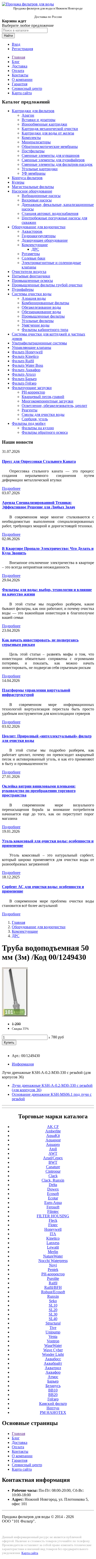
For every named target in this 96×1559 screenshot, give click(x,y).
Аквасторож (32, 231)
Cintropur (53, 1171)
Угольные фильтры (38, 321)
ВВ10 (53, 1390)
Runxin (53, 1296)
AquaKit (53, 1135)
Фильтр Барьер (24, 379)
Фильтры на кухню (38, 428)
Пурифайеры (23, 289)
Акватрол (53, 1368)
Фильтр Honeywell (27, 352)
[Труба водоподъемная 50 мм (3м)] (15, 1015)
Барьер (53, 1381)
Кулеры (18, 182)
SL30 (53, 1314)
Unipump (53, 1332)
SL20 (53, 1310)
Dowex (53, 1189)
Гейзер (53, 1399)
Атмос (53, 1377)
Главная (18, 57)
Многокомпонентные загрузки (47, 401)
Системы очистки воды (31, 294)
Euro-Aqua (53, 1202)
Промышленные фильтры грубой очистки (47, 285)
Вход (16, 44)
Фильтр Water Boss (27, 365)
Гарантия (19, 84)
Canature (53, 1167)
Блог (16, 62)
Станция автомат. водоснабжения (50, 213)
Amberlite (53, 1131)
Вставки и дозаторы (38, 120)
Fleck (53, 1220)
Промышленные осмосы (32, 280)
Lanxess (53, 1243)
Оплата (18, 70)
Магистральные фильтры (33, 187)
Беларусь (53, 1386)
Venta (52, 1336)
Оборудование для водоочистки (38, 227)
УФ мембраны (34, 173)
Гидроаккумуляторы (39, 236)
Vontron (53, 1341)
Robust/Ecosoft (53, 1292)
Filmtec (53, 1211)
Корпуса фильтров (27, 178)
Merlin (53, 1252)
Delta (53, 1185)
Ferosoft (53, 1207)
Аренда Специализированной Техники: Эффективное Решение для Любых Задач (38, 504)
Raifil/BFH (53, 1287)
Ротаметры (31, 254)
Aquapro (53, 1144)
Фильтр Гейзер (24, 383)
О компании (22, 79)
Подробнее (11, 488)
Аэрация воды (34, 298)
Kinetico (53, 1238)
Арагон (28, 115)
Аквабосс (53, 1359)
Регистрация (22, 49)
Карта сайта (22, 93)
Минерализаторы (36, 142)
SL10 (53, 1305)
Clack (53, 1176)
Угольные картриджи (40, 169)
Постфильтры (33, 151)
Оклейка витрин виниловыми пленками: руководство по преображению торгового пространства (39, 790)
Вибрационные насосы (41, 196)
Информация (23, 1064)
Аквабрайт (53, 1363)
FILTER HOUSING (53, 1216)
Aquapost (53, 1140)
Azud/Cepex (53, 1158)
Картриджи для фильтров (33, 111)
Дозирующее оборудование (45, 240)
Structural (53, 1323)
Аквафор (53, 1372)
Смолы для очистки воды (43, 414)
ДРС (35, 249)
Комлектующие (35, 245)
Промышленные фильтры (43, 316)
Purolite (53, 1278)
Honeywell (53, 1229)
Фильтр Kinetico (25, 356)
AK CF (53, 1127)
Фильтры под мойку (29, 423)
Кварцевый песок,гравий (43, 397)
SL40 (53, 1319)
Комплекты (31, 137)
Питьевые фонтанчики (31, 276)
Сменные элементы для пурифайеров (53, 160)
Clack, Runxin (53, 1180)
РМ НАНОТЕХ (53, 1412)
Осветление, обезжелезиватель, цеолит (54, 405)
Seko (53, 1301)
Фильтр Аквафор (26, 370)
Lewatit (53, 1247)
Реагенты (29, 410)
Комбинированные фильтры (45, 303)
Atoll (53, 1149)
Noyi (53, 1265)
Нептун (53, 1408)
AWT (52, 1153)
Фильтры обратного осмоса (45, 432)
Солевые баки (33, 258)
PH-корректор (33, 392)
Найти (8, 35)
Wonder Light (53, 1354)
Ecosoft (53, 1194)
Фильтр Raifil (23, 361)
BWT (52, 1162)
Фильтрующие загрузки (32, 388)
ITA (53, 1234)
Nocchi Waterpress (53, 1261)
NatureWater (53, 1256)
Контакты (20, 75)
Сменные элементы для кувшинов (51, 155)
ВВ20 (53, 1395)
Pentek (53, 1269)
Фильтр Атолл (24, 374)
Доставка (19, 66)
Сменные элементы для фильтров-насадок (57, 164)
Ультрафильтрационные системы (39, 343)
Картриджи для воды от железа (48, 133)
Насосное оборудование (32, 191)
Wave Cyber (53, 1350)
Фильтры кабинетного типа (45, 330)
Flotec (53, 1225)
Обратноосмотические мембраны (50, 146)
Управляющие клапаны (31, 347)
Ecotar (53, 1198)
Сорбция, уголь (35, 419)
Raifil (53, 1283)
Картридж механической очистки (50, 129)
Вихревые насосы (37, 200)
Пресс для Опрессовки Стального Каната (39, 461)
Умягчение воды (35, 325)
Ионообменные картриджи (44, 124)
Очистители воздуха (29, 271)
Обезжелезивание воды (41, 307)
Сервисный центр (27, 88)
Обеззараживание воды (41, 312)
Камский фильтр (53, 1403)
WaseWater (53, 1345)
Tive (52, 1328)
